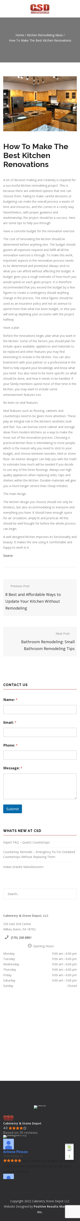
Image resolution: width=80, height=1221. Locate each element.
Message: (12, 768)
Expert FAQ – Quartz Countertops (26, 842)
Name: (10, 700)
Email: (9, 723)
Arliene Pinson (15, 1151)
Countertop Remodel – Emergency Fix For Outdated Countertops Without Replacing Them (39, 854)
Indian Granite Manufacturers (23, 867)
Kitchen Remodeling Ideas (45, 35)
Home (20, 35)
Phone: (10, 745)
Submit (12, 808)
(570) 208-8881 (21, 938)
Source (8, 556)
